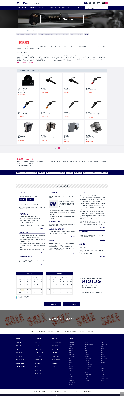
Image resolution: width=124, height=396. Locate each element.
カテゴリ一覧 (104, 172)
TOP (19, 8)
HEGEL (86, 342)
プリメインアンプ (39, 338)
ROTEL (102, 350)
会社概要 (64, 391)
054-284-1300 (91, 281)
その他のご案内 (90, 331)
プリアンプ (37, 342)
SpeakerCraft (104, 358)
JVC (86, 348)
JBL (86, 346)
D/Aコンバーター (39, 359)
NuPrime (87, 368)
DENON (28, 34)
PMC (86, 378)
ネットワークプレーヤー (21, 363)
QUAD (102, 342)
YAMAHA (102, 380)
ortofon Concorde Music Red (91, 89)
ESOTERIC (71, 376)
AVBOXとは (50, 391)
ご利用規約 (81, 331)
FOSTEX (70, 378)
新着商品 (19, 172)
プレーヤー (69, 172)
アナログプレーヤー (39, 356)
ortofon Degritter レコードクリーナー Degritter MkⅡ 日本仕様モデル (22, 90)
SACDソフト (55, 345)
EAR (70, 370)
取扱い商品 (24, 8)
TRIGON (102, 372)
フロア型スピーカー (20, 356)
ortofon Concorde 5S (44, 89)
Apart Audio (71, 344)
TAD (101, 366)
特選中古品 (18, 345)
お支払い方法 (42, 331)
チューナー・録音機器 (21, 366)
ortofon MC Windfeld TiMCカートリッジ (22, 136)
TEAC (102, 370)
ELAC (70, 374)
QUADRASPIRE (104, 344)
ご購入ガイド (61, 8)
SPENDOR (103, 362)
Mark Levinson (88, 358)
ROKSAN (72, 34)
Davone (70, 360)
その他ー (54, 366)
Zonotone (103, 382)
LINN (86, 352)
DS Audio (34, 34)
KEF (86, 350)
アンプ (55, 172)
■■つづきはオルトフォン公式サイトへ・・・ (29, 62)
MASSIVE (87, 360)
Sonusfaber (103, 356)
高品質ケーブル (55, 356)
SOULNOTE (103, 354)
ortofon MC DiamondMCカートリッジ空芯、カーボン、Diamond (92, 137)
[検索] (85, 3)
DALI (70, 358)
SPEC (102, 360)
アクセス (70, 391)
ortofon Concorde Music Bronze (47, 113)
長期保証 (74, 331)
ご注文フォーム (42, 8)
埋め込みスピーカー (20, 359)
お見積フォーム (52, 8)
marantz (87, 356)
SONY (102, 352)
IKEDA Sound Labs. (49, 34)
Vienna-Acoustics (104, 378)
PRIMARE (87, 380)
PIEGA (86, 376)
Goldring (41, 34)
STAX (102, 364)
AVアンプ (62, 172)
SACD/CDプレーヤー (39, 352)
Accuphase (71, 342)
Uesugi (102, 376)
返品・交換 (59, 331)
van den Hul (79, 34)
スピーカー (41, 172)
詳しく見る (43, 228)
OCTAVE (86, 370)
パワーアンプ (38, 345)
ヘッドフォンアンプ (56, 342)
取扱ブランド (33, 8)
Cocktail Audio (72, 356)
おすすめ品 (27, 172)
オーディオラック (56, 359)
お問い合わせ (78, 391)
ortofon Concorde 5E (67, 89)
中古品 (34, 172)
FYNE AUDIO (71, 380)
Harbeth (71, 384)
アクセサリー (94, 172)
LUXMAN (86, 354)
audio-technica (20, 34)
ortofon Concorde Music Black (69, 113)
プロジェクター (38, 363)
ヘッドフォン (55, 338)
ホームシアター (41, 391)
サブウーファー (38, 373)
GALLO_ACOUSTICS (73, 382)
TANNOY (102, 368)
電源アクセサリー (56, 363)
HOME (34, 391)
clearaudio (71, 354)
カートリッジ (24, 30)
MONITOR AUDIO (88, 364)
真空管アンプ (38, 349)
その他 (86, 34)
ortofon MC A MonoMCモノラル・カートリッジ (47, 136)
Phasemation (65, 34)
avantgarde (71, 350)
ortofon (58, 34)
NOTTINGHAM (88, 366)
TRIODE (102, 374)
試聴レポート (70, 8)
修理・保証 (66, 331)
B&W (70, 352)
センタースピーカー (39, 370)
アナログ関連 (55, 352)
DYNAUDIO (71, 368)
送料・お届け (51, 331)
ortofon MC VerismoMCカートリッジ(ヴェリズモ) (67, 137)
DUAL (70, 364)
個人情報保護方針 (87, 391)
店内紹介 (57, 391)
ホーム (17, 30)
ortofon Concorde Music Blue (23, 113)
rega (102, 346)
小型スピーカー (19, 352)
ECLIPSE (71, 372)
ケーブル (86, 172)
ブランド (71, 338)
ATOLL (70, 346)
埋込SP (48, 172)
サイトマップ (79, 8)
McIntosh (87, 362)
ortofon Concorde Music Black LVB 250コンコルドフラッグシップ (93, 114)
